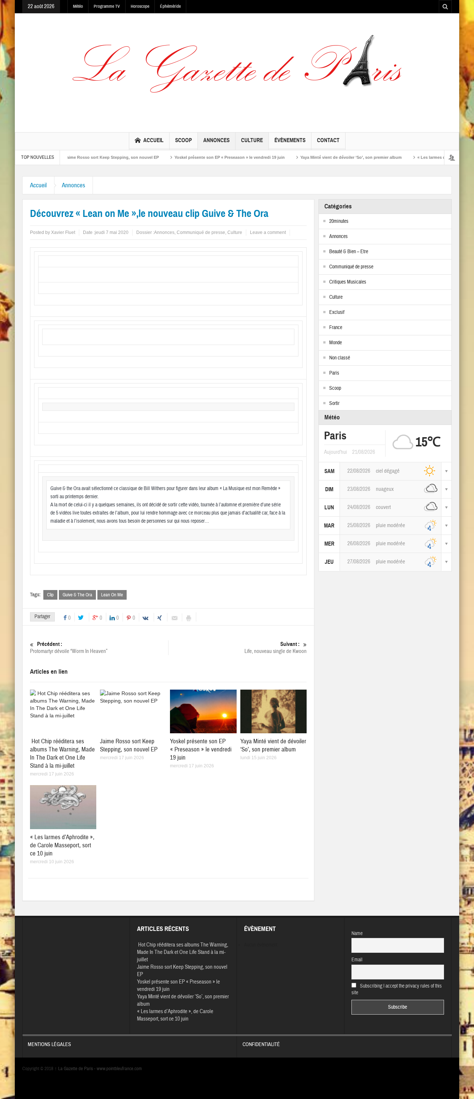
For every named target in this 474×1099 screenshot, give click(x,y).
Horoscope (140, 6)
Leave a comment (268, 232)
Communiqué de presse (201, 232)
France (335, 327)
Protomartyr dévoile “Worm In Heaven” (68, 648)
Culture (252, 140)
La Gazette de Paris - (75, 1069)
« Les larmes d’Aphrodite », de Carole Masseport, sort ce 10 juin (62, 845)
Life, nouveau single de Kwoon (275, 648)
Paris (334, 373)
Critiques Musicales (347, 282)
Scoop (183, 140)
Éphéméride (170, 6)
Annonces (216, 140)
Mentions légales (49, 1044)
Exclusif (336, 312)
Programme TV (107, 6)
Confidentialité (261, 1044)
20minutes (338, 221)
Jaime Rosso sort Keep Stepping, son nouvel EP (90, 157)
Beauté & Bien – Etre (348, 251)
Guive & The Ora (77, 595)
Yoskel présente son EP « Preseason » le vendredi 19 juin (208, 157)
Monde (335, 342)
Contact (328, 140)
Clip (50, 595)
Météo (78, 6)
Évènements (290, 140)
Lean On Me (112, 595)
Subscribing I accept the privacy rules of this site (396, 989)
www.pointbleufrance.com (119, 1069)
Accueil (153, 140)
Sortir (334, 403)
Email (357, 959)
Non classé (339, 358)
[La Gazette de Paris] (237, 71)
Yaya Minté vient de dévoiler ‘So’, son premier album (329, 157)
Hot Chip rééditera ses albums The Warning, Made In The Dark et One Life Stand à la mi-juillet (62, 753)
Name (357, 933)
